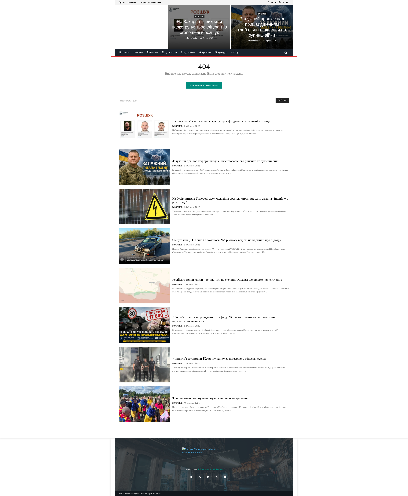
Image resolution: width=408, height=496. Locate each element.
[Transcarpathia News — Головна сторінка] (204, 454)
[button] (285, 52)
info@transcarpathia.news (210, 469)
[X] (283, 2)
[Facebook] (268, 2)
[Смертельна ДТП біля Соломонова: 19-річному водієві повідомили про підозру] (144, 246)
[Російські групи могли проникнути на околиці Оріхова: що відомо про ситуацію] (144, 285)
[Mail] (272, 2)
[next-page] (126, 428)
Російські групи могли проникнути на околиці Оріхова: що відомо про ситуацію (227, 279)
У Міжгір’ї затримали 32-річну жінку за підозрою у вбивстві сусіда (219, 358)
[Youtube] (287, 2)
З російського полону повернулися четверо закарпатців (210, 398)
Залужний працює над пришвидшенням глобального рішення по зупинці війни (226, 161)
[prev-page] (121, 428)
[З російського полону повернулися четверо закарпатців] (144, 404)
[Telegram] (279, 2)
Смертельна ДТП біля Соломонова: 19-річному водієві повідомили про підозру (226, 240)
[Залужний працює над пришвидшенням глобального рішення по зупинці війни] (262, 27)
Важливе (199, 17)
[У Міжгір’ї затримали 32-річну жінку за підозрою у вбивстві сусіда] (144, 364)
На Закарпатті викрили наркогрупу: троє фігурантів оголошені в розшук (221, 121)
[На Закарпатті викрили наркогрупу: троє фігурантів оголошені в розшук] (199, 27)
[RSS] (276, 2)
